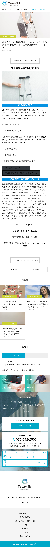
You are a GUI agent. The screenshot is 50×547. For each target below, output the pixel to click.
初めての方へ (25, 536)
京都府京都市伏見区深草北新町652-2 (25, 237)
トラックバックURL (8, 361)
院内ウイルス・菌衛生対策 (25, 521)
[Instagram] (23, 502)
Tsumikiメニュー (25, 513)
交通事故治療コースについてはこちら (21, 173)
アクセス (25, 528)
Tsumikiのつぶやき (8, 36)
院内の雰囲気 (25, 517)
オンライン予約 (25, 426)
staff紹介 (25, 525)
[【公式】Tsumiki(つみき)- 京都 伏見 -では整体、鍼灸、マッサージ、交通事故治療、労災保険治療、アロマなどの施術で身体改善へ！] (11, 3)
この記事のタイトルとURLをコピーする (25, 61)
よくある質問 (25, 532)
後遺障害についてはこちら (16, 168)
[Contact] (27, 502)
